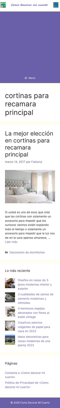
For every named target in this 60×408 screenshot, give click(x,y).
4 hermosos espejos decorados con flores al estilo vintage (33, 313)
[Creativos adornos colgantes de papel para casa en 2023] (10, 326)
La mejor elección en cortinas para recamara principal (29, 144)
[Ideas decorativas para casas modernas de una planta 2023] (10, 340)
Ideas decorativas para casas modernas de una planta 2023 (34, 341)
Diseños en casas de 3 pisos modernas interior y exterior (35, 284)
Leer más (11, 242)
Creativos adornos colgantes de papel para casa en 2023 (34, 327)
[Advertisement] (30, 41)
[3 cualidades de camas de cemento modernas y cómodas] (10, 298)
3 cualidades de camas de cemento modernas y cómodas (36, 298)
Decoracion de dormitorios (27, 252)
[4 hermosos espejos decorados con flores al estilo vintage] (10, 312)
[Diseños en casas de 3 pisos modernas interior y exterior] (10, 283)
